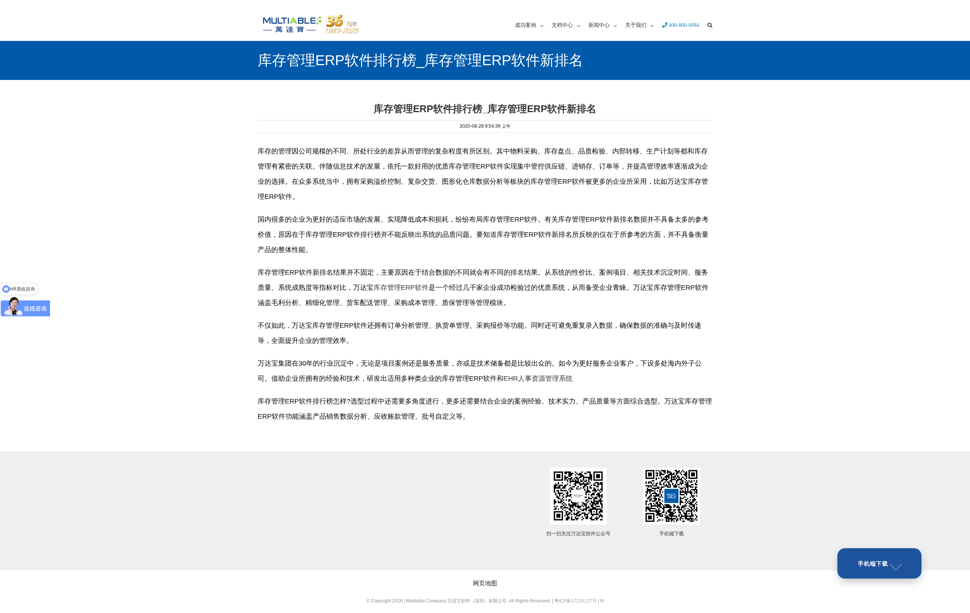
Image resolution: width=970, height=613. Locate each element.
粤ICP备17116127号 (575, 601)
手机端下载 (873, 563)
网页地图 (485, 583)
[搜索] (709, 25)
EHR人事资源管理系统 (538, 378)
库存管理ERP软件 (401, 287)
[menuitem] (533, 25)
